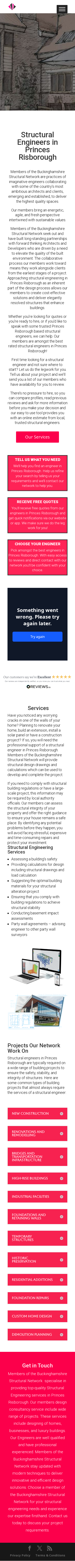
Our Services (37, 437)
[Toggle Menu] (62, 9)
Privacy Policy (20, 1555)
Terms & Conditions (50, 1555)
